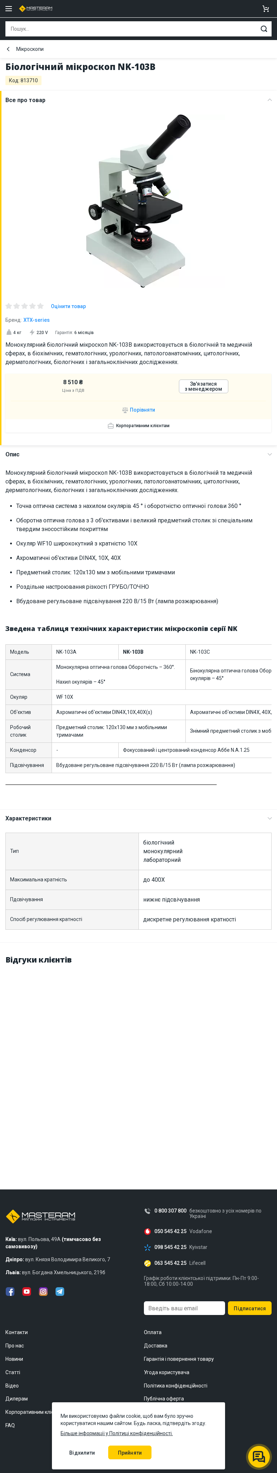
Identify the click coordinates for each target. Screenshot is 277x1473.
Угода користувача (166, 1372)
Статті (12, 1372)
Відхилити (82, 1453)
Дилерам (16, 1399)
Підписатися (250, 1308)
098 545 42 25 (170, 1247)
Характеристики (28, 818)
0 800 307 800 (170, 1211)
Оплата (153, 1332)
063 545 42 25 (170, 1263)
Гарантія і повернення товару (179, 1359)
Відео (12, 1386)
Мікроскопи (30, 49)
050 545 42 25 (170, 1231)
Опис (12, 454)
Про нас (14, 1346)
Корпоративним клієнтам (143, 425)
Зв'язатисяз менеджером (204, 386)
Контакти (16, 1332)
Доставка (155, 1346)
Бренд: (27, 320)
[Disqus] (138, 1062)
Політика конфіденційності (175, 1386)
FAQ (10, 1425)
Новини (14, 1359)
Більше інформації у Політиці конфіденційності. (117, 1433)
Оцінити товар (68, 306)
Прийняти (130, 1453)
